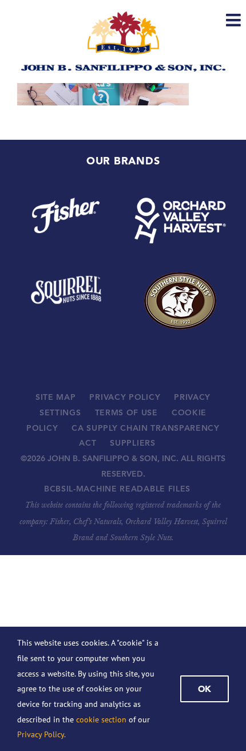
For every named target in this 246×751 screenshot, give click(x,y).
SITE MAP (55, 397)
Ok (204, 688)
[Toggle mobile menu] (234, 20)
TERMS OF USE (126, 412)
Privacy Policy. (41, 734)
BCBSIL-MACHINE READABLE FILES (117, 488)
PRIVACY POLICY (124, 397)
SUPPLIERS (132, 443)
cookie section (101, 719)
